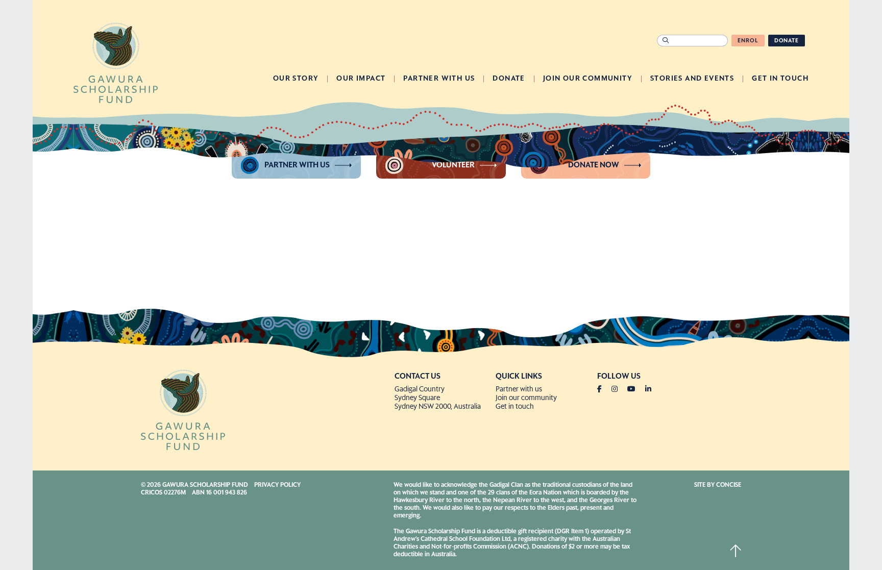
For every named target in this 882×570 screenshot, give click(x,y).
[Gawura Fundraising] (263, 408)
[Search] (665, 40)
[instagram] (618, 389)
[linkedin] (648, 389)
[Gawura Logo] (116, 61)
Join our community (526, 398)
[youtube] (635, 389)
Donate (786, 40)
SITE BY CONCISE (717, 485)
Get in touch (515, 406)
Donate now (593, 165)
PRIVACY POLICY (277, 485)
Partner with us (297, 165)
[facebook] (603, 389)
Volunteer (453, 165)
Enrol (748, 40)
